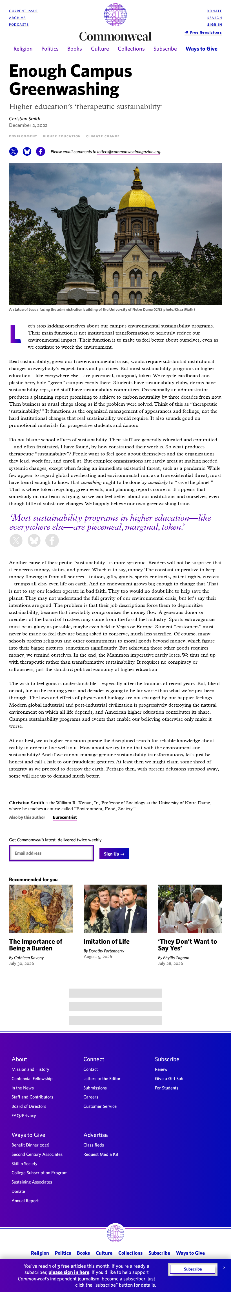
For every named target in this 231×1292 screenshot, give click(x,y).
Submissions (95, 1087)
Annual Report (25, 1200)
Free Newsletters (206, 32)
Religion (23, 48)
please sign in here (68, 1272)
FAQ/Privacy (24, 1115)
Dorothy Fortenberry (106, 950)
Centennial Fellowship (32, 1078)
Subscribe (165, 48)
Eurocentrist (65, 817)
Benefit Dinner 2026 (30, 1144)
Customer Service (100, 1106)
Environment (23, 135)
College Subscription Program (40, 1172)
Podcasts (19, 24)
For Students (166, 1087)
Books (74, 48)
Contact (90, 1069)
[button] (13, 154)
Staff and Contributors (32, 1096)
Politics (50, 48)
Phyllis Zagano (176, 957)
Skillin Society (24, 1163)
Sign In (214, 24)
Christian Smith (24, 118)
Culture (100, 48)
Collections (131, 48)
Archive (17, 17)
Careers (90, 1096)
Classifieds (93, 1144)
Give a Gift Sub (169, 1078)
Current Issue (23, 11)
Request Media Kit (100, 1154)
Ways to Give (201, 48)
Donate (214, 11)
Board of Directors (29, 1106)
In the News (23, 1087)
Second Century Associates (37, 1154)
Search (214, 17)
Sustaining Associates (32, 1181)
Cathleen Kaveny (29, 957)
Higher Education (62, 135)
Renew (161, 1069)
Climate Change (103, 135)
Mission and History (30, 1069)
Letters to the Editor (102, 1078)
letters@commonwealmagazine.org (128, 151)
